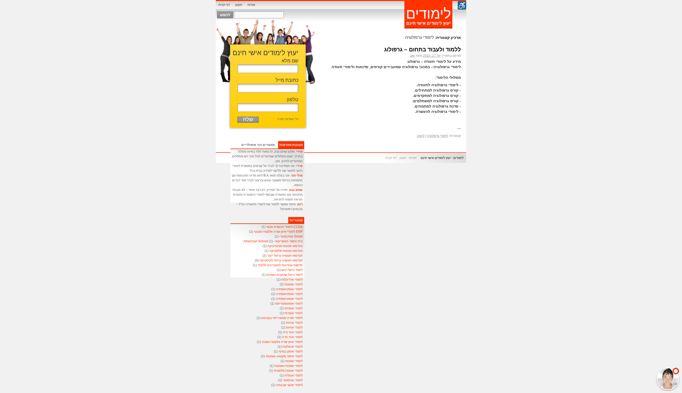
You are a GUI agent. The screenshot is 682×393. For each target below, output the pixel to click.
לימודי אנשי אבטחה (289, 385)
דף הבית (224, 5)
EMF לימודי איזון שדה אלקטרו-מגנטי (278, 232)
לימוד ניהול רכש (292, 270)
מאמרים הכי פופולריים (258, 145)
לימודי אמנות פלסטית (288, 370)
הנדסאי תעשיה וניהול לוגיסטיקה (281, 260)
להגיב (420, 136)
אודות (251, 5)
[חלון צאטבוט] (624, 320)
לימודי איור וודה (292, 337)
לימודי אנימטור (293, 380)
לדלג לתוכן (258, 5)
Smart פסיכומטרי (291, 236)
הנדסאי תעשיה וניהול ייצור (285, 255)
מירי (299, 151)
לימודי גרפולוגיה (437, 136)
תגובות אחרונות (291, 145)
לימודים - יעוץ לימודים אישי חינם (442, 158)
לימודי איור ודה (293, 332)
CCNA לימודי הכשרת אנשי (284, 227)
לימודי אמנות (294, 361)
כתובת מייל (286, 80)
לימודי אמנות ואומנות (288, 366)
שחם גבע (296, 190)
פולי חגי (297, 175)
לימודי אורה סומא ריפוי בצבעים (282, 318)
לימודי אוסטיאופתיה (289, 289)
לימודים (428, 14)
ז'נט (300, 204)
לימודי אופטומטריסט (289, 303)
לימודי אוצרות (294, 308)
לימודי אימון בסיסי (291, 351)
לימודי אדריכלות (292, 279)
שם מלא (290, 60)
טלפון (292, 99)
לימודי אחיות (294, 323)
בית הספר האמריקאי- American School (273, 241)
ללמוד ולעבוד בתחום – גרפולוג (422, 49)
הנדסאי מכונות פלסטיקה (286, 251)
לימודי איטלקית (292, 347)
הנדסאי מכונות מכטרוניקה (285, 246)
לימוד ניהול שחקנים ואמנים (284, 275)
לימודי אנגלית (294, 375)
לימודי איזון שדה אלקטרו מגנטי (282, 342)
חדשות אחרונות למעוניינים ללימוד (280, 265)
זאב (412, 56)
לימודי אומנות (294, 284)
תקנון (238, 5)
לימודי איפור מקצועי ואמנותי (284, 356)
